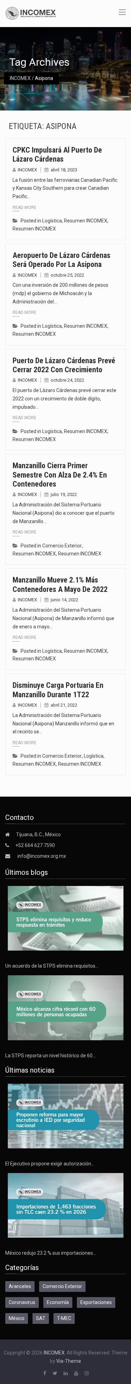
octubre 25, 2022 (67, 275)
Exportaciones (96, 1302)
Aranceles (20, 1286)
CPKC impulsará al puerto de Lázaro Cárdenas (57, 154)
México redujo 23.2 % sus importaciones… (50, 1253)
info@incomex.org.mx (41, 856)
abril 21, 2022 (64, 705)
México (16, 1318)
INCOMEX (20, 78)
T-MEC (64, 1318)
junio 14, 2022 (64, 599)
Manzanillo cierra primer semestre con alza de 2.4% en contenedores (60, 474)
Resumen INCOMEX (85, 220)
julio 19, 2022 (64, 494)
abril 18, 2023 (64, 169)
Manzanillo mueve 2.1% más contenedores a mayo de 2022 (60, 584)
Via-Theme (68, 1361)
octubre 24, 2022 (67, 380)
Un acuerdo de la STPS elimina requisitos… (52, 966)
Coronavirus (22, 1302)
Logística (52, 220)
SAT (40, 1318)
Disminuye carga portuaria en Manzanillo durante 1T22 (58, 690)
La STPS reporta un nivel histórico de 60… (50, 1055)
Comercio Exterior (62, 545)
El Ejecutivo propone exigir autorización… (49, 1163)
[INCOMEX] (31, 13)
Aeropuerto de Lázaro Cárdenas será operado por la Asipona (61, 260)
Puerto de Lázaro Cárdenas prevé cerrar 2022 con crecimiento (64, 365)
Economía (58, 1302)
